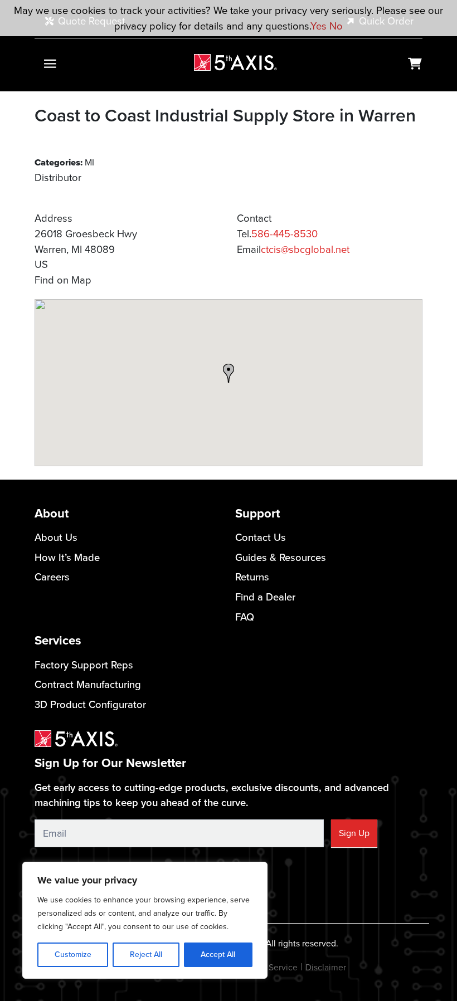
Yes (318, 25)
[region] (145, 920)
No (336, 25)
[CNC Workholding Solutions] (235, 62)
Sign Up (354, 833)
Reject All (146, 954)
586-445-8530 (284, 233)
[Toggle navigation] (49, 63)
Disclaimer (325, 967)
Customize (73, 954)
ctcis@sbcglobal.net (305, 249)
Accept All (218, 954)
